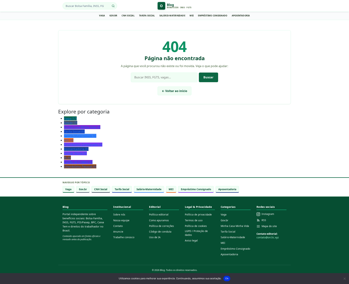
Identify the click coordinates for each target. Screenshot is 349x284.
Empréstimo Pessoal (80, 166)
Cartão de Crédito (78, 162)
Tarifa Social (147, 15)
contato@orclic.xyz (267, 237)
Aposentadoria (241, 15)
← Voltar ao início (174, 91)
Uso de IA (155, 237)
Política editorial (159, 214)
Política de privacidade (198, 214)
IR (67, 158)
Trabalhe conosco (123, 237)
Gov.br (113, 15)
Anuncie (118, 231)
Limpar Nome (75, 153)
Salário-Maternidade (172, 15)
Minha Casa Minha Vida (82, 127)
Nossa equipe (121, 220)
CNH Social (128, 15)
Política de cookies (196, 226)
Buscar (208, 77)
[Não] (344, 278)
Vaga (102, 15)
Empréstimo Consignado (212, 15)
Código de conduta (160, 231)
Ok (226, 278)
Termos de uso (193, 220)
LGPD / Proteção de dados (196, 233)
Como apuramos (159, 220)
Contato (118, 226)
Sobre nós (119, 214)
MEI (192, 15)
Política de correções (161, 226)
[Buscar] (113, 6)
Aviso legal (191, 240)
